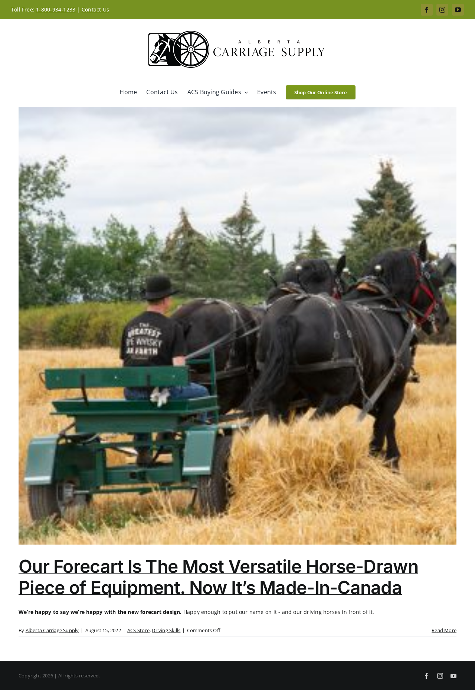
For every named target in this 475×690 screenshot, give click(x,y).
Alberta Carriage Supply (52, 630)
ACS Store (138, 630)
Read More (444, 630)
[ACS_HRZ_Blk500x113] (237, 30)
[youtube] (458, 10)
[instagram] (442, 10)
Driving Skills (166, 630)
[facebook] (427, 10)
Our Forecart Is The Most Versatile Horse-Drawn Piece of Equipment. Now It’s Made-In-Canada (218, 577)
